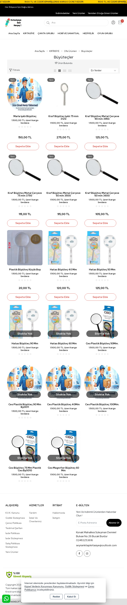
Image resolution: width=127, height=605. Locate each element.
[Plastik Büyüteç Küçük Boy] (24, 247)
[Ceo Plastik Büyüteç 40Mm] (63, 382)
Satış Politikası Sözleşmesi (12, 545)
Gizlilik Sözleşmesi (15, 517)
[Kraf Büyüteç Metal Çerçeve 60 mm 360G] (102, 171)
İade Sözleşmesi (14, 538)
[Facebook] (79, 553)
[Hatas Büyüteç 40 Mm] (63, 247)
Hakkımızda (59, 512)
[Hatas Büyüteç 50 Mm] (102, 247)
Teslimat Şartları (13, 528)
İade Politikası (12, 533)
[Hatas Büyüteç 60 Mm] (63, 321)
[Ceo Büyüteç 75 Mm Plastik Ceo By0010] (24, 446)
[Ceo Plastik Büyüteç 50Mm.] (102, 321)
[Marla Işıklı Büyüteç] (24, 94)
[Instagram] (87, 553)
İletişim (56, 517)
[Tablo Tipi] (70, 70)
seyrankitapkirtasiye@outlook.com (96, 545)
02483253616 (84, 540)
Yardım (33, 512)
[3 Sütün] (59, 70)
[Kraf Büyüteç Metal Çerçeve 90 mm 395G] (102, 94)
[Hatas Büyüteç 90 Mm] (24, 321)
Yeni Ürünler (11, 551)
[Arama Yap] (48, 22)
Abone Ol (114, 522)
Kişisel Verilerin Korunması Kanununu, (44, 586)
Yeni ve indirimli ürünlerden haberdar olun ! (96, 513)
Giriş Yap (113, 22)
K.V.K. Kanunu (12, 512)
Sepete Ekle (23, 146)
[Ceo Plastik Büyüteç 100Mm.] (102, 382)
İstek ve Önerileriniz (35, 519)
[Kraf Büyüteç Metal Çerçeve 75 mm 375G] (24, 171)
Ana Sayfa (14, 33)
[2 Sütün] (55, 70)
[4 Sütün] (64, 70)
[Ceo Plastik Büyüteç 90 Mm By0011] (24, 382)
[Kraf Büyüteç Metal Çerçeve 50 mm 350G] (63, 171)
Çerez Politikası (13, 523)
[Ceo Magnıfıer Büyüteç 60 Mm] (63, 446)
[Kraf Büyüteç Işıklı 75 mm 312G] (63, 94)
